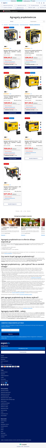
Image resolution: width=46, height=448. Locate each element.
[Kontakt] (39, 2)
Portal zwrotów (23, 352)
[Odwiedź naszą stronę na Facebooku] (3, 385)
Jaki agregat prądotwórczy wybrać (25, 294)
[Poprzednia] (21, 211)
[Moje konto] (41, 2)
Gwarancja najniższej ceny (10, 61)
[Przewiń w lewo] (1, 11)
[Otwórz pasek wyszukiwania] (37, 2)
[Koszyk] (44, 2)
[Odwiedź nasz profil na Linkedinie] (5, 385)
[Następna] (25, 211)
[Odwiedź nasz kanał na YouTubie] (1, 385)
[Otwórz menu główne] (1, 3)
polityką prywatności (22, 336)
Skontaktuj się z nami (23, 348)
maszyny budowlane (8, 253)
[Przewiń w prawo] (44, 11)
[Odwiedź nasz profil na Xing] (7, 385)
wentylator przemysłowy (27, 308)
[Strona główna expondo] (2, 24)
